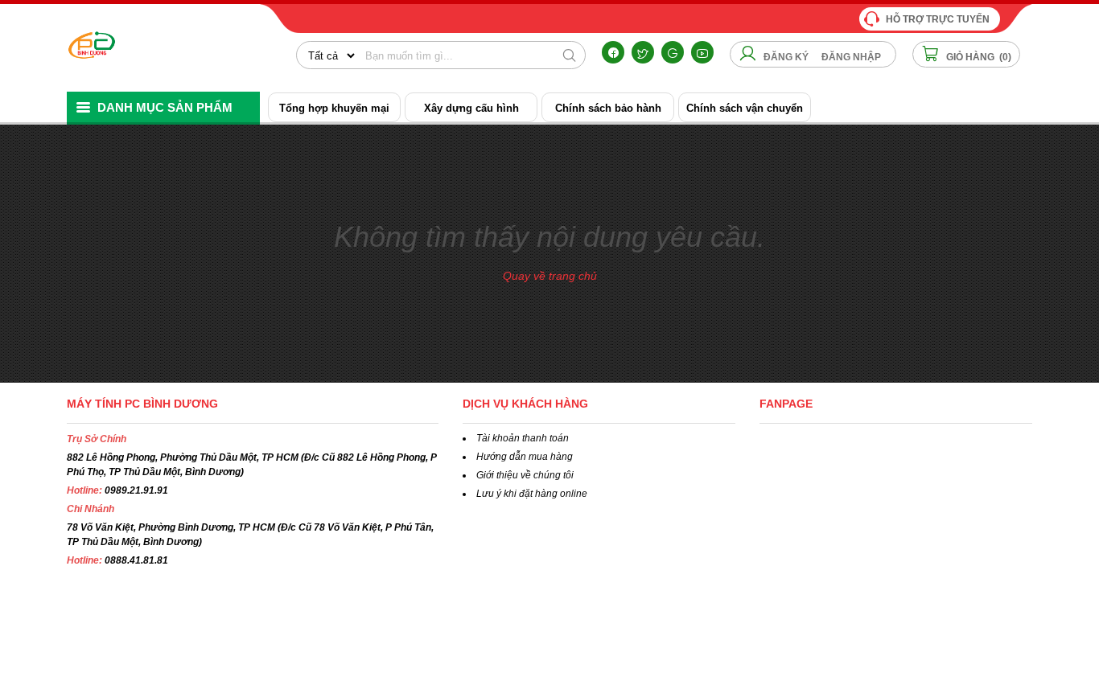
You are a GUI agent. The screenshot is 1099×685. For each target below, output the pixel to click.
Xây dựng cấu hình (471, 108)
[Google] (672, 52)
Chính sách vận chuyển (744, 108)
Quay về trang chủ (550, 275)
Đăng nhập (851, 57)
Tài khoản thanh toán (522, 438)
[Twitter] (643, 52)
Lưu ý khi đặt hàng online (531, 493)
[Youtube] (702, 52)
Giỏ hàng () (977, 57)
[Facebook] (613, 52)
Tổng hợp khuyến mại (334, 108)
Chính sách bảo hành (608, 108)
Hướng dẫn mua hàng (524, 456)
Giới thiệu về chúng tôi (525, 475)
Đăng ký (786, 57)
